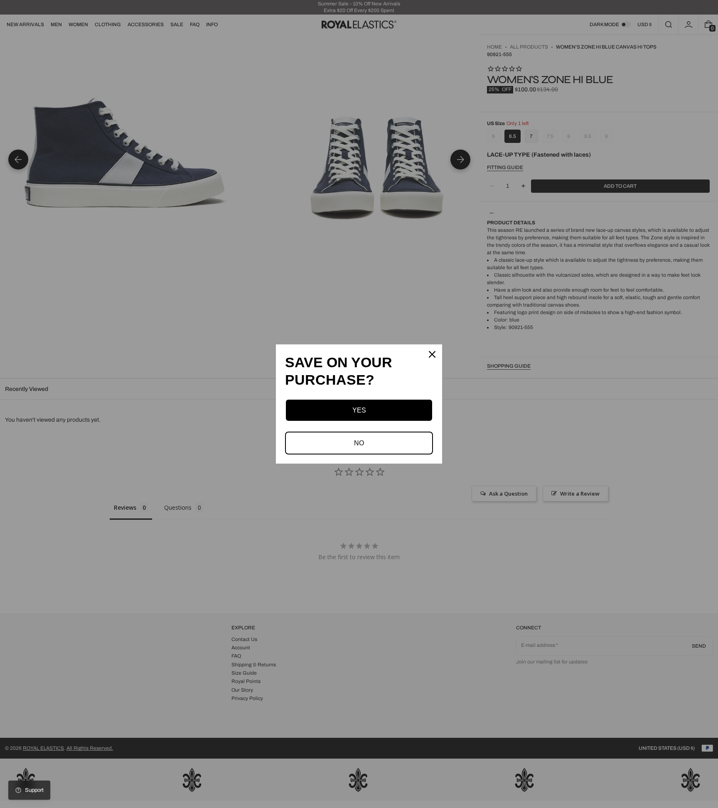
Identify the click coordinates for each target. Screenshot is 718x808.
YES (359, 410)
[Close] (432, 354)
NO (359, 443)
